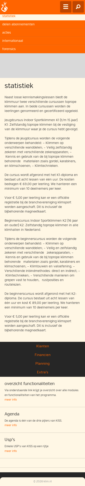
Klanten (42, 346)
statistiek (8, 16)
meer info (11, 399)
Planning (42, 363)
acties (6, 33)
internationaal (12, 41)
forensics (9, 49)
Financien (43, 355)
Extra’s (42, 372)
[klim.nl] (4, 7)
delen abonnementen (18, 24)
